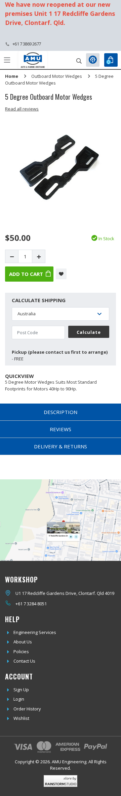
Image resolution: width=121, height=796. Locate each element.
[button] (61, 273)
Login (18, 699)
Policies (21, 651)
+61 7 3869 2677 (26, 44)
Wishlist (21, 718)
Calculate (89, 332)
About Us (22, 642)
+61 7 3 (22, 604)
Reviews (60, 429)
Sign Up (21, 690)
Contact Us (24, 661)
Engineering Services (34, 632)
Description (60, 412)
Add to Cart (26, 273)
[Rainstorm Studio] (60, 781)
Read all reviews (22, 109)
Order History (27, 709)
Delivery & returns (60, 446)
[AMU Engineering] (32, 60)
